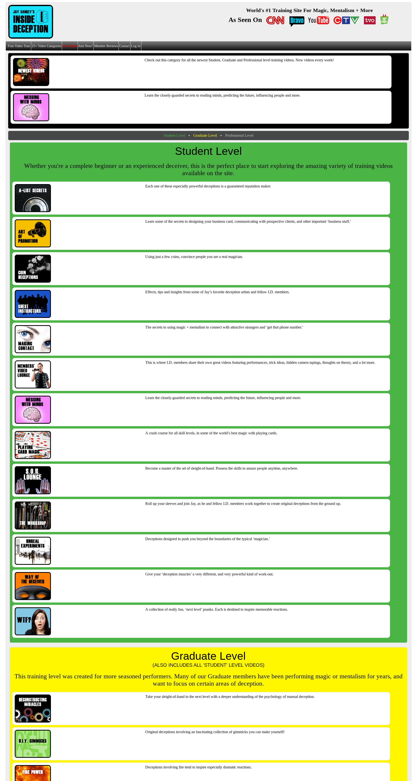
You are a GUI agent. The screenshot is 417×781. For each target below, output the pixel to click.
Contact (124, 46)
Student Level (174, 135)
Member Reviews (106, 46)
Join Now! (85, 46)
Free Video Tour (19, 46)
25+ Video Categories (46, 46)
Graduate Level (205, 135)
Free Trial (70, 46)
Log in (135, 46)
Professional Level (239, 135)
